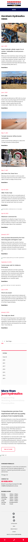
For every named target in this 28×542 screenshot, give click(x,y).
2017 (4, 366)
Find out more (8, 449)
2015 (4, 372)
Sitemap (14, 531)
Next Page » (9, 341)
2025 (4, 360)
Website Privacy (14, 529)
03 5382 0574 (6, 481)
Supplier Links (14, 523)
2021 (4, 363)
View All (5, 357)
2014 (4, 375)
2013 (4, 378)
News (14, 526)
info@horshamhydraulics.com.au (9, 486)
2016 (4, 369)
